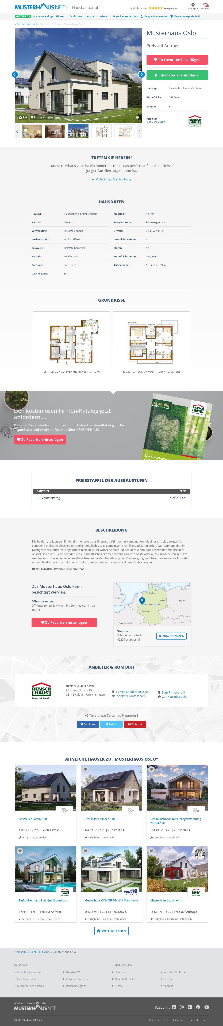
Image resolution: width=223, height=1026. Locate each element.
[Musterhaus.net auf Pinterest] (200, 1007)
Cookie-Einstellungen (199, 1020)
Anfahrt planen (173, 636)
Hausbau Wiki (74, 972)
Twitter (112, 724)
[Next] (141, 74)
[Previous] (15, 74)
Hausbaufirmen (26, 979)
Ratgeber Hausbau (77, 979)
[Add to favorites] (20, 769)
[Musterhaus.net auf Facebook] (176, 1007)
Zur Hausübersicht (28, 24)
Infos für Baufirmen (175, 972)
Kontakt (168, 986)
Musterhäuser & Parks (30, 986)
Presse (119, 986)
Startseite (20, 952)
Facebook (89, 724)
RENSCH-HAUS (40, 952)
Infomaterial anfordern (179, 75)
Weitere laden (113, 931)
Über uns (120, 972)
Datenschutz (178, 1020)
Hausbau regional (76, 986)
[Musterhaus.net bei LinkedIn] (192, 1007)
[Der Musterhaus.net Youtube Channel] (206, 1007)
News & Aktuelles (125, 979)
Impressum (154, 1020)
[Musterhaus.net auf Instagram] (184, 1007)
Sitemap (168, 979)
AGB (166, 1020)
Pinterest (136, 724)
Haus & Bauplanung (29, 972)
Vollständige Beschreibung (113, 179)
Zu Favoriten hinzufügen (180, 59)
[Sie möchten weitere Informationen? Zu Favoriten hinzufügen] (78, 75)
